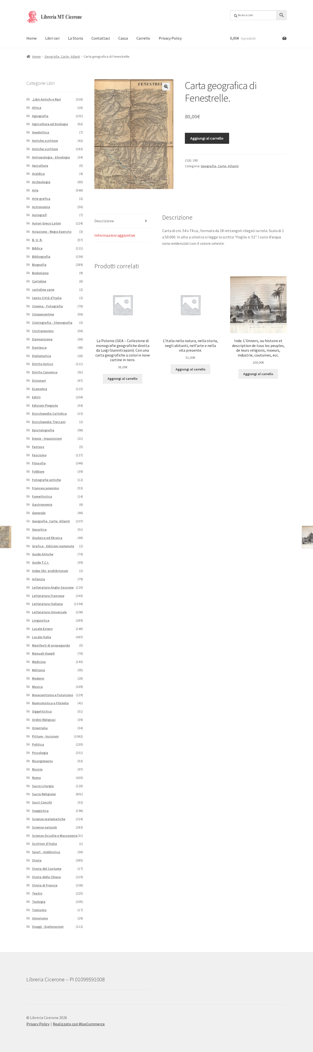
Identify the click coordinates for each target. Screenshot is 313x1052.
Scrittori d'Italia (44, 843)
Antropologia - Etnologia (51, 157)
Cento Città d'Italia (47, 298)
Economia (39, 389)
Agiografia (40, 116)
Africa (36, 107)
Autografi (39, 215)
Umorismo (40, 918)
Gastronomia (42, 504)
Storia (37, 860)
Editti (36, 397)
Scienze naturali (44, 827)
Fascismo (39, 455)
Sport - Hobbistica (46, 852)
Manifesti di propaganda (51, 645)
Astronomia (41, 207)
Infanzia (38, 579)
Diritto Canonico (44, 372)
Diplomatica (41, 356)
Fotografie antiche (46, 480)
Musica (37, 686)
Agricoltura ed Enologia (50, 124)
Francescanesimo (45, 488)
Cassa (123, 38)
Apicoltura (40, 165)
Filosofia (39, 463)
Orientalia (40, 728)
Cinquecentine (43, 314)
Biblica (37, 248)
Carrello (143, 38)
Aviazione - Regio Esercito (51, 231)
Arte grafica (41, 198)
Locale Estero (42, 629)
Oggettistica (42, 711)
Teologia (38, 901)
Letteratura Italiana (47, 604)
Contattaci (100, 38)
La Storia (75, 38)
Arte (35, 190)
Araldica (38, 173)
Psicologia (40, 752)
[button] (166, 86)
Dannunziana (42, 339)
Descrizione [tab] (104, 220)
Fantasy (38, 447)
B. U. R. (37, 240)
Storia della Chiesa (46, 877)
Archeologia (41, 182)
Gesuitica (39, 529)
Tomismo (39, 910)
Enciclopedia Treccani (49, 422)
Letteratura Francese (48, 595)
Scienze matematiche (48, 819)
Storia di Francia (44, 885)
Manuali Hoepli (43, 653)
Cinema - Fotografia (47, 306)
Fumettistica (42, 496)
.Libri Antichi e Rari (46, 99)
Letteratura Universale (49, 612)
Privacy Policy (170, 38)
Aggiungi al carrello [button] (122, 378)
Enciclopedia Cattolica (49, 413)
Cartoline (39, 281)
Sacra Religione (44, 794)
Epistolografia (43, 430)
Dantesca (39, 347)
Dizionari (39, 380)
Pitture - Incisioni (45, 736)
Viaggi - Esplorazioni (48, 926)
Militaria (38, 670)
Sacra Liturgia (43, 786)
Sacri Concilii (42, 802)
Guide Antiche (42, 554)
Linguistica (40, 620)
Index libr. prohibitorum (50, 571)
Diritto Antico (42, 364)
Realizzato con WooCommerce (79, 1023)
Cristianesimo (43, 331)
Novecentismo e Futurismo (52, 695)
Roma (36, 777)
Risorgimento (42, 761)
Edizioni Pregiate (45, 405)
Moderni (38, 678)
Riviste (37, 769)
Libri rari (52, 38)
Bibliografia (41, 256)
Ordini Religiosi (44, 719)
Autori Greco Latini (46, 223)
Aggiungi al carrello (207, 138)
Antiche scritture (45, 140)
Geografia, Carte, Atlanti (62, 56)
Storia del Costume (46, 868)
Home (31, 38)
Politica (38, 744)
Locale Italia (41, 637)
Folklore (38, 471)
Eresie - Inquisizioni (47, 438)
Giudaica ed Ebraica (47, 538)
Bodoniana (40, 273)
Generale (38, 513)
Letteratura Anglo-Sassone (53, 587)
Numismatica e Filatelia (50, 703)
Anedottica (40, 132)
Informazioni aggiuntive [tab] (114, 235)
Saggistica (40, 810)
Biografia (39, 264)
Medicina (39, 662)
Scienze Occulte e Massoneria (54, 835)
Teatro (37, 893)
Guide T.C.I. (40, 562)
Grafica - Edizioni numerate (53, 546)
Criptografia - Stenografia (52, 322)
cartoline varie (43, 289)
